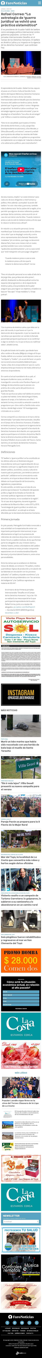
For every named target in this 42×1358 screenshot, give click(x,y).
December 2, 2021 (12, 613)
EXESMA (38, 77)
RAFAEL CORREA (31, 77)
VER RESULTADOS (21, 1008)
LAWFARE (28, 76)
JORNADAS (22, 76)
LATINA (39, 76)
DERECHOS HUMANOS (13, 76)
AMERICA (33, 76)
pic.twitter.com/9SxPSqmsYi (24, 607)
